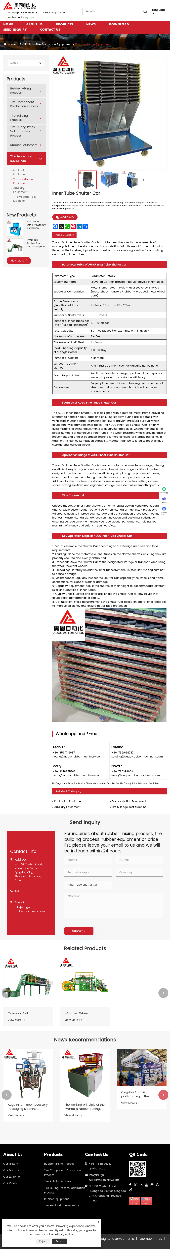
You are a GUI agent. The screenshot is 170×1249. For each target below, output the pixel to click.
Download (119, 24)
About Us (34, 24)
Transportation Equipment (92, 44)
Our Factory (11, 1170)
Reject (42, 1241)
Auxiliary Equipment (20, 190)
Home (8, 24)
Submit (78, 931)
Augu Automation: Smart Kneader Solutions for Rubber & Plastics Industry (140, 1107)
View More (17, 261)
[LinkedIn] (141, 1185)
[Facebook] (130, 1185)
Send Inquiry (15, 30)
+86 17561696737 (122, 753)
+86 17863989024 (122, 771)
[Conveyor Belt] (28, 982)
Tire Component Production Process (24, 104)
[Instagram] (152, 1185)
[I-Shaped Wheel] (85, 982)
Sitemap (145, 1238)
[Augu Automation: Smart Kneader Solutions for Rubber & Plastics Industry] (142, 1073)
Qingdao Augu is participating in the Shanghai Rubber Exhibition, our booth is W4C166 (84, 1094)
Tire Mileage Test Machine (24, 199)
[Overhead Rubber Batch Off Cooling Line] (15, 240)
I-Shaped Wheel (76, 1013)
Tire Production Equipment (53, 44)
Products (64, 24)
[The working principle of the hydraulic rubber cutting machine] (28, 1073)
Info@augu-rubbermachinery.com (30, 909)
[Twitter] (135, 1185)
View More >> (17, 1020)
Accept (60, 1241)
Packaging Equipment (20, 172)
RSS (159, 1238)
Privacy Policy (64, 1234)
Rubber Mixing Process (20, 91)
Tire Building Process (19, 118)
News (91, 24)
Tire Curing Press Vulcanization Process (22, 131)
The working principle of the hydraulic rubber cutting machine (28, 1107)
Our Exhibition (12, 1177)
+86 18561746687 (63, 753)
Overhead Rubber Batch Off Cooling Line (36, 243)
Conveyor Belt (18, 1013)
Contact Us (50, 30)
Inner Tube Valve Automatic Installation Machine (36, 225)
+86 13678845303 (63, 771)
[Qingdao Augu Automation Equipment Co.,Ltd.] (20, 5)
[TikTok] (130, 1190)
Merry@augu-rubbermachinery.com (76, 775)
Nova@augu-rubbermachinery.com (135, 775)
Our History (10, 1164)
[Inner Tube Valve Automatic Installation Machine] (15, 222)
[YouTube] (146, 1185)
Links (131, 1238)
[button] (7, 993)
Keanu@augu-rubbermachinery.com (77, 757)
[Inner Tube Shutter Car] (87, 180)
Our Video (10, 1183)
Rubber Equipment (23, 145)
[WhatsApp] (157, 1185)
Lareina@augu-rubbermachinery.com (137, 757)
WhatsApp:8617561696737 (23, 13)
